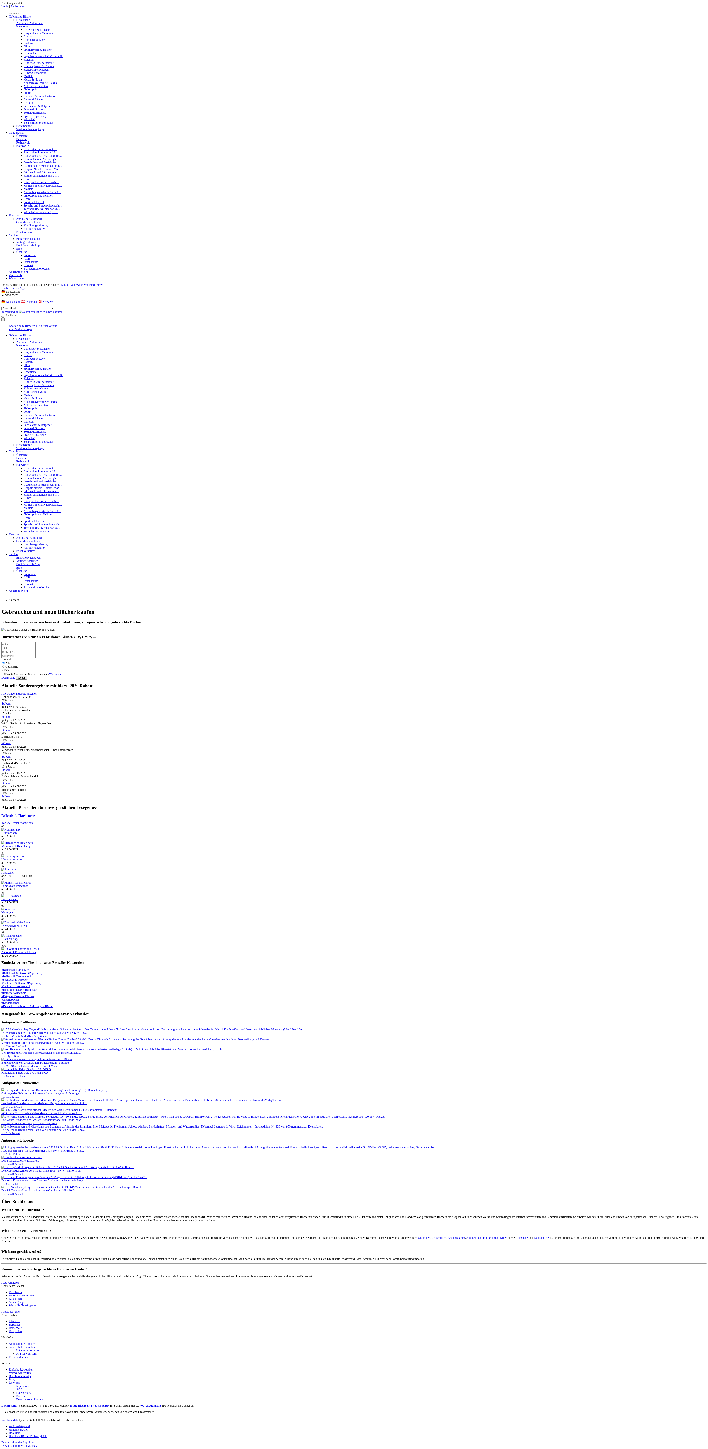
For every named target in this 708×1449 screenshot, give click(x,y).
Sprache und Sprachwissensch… (43, 205)
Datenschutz (31, 261)
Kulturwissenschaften (36, 69)
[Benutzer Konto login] (3, 319)
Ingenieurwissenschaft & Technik (43, 56)
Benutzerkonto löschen (37, 268)
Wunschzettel (16, 278)
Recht (27, 198)
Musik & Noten (33, 79)
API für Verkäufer (34, 228)
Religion (29, 102)
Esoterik (28, 43)
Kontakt (28, 265)
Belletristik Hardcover (18, 816)
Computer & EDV (34, 39)
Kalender (29, 59)
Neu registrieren (79, 284)
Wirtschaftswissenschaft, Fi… (41, 212)
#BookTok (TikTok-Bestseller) (19, 989)
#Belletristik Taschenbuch (16, 976)
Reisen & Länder (34, 99)
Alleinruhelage (10, 939)
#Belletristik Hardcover (15, 969)
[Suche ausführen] (2, 316)
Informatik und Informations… (41, 172)
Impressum (30, 255)
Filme (27, 46)
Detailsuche (23, 19)
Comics (28, 36)
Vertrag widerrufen (27, 242)
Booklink (14, 1432)
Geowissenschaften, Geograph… (43, 155)
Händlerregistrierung (36, 225)
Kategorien (22, 26)
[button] (354, 291)
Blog (19, 248)
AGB (27, 258)
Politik (27, 92)
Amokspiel (7, 872)
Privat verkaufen (25, 232)
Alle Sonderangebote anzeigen (19, 693)
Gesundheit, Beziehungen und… (43, 165)
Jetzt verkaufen (10, 1282)
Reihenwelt (23, 142)
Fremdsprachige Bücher (37, 49)
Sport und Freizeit (34, 202)
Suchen (21, 677)
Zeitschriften (439, 1237)
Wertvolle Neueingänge (30, 129)
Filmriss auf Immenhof (14, 885)
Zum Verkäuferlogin (20, 329)
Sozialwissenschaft (35, 112)
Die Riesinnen (9, 899)
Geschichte (30, 53)
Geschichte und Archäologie (40, 159)
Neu (7, 670)
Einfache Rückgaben (28, 238)
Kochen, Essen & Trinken (39, 66)
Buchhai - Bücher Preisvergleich (28, 1436)
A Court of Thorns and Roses (18, 952)
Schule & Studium (34, 109)
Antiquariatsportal (19, 1426)
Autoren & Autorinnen (29, 23)
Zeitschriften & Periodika (38, 122)
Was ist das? (56, 674)
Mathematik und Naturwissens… (43, 185)
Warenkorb (15, 275)
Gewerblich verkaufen (29, 222)
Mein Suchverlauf (46, 325)
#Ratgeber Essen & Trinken (17, 996)
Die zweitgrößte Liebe (14, 925)
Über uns (21, 252)
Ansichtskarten (456, 1237)
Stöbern (6, 703)
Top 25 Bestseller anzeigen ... (18, 822)
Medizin (28, 76)
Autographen (474, 1237)
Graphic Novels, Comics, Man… (43, 169)
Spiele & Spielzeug (35, 116)
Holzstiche (522, 1237)
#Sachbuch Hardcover (14, 979)
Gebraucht (11, 666)
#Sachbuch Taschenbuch (15, 986)
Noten (503, 1237)
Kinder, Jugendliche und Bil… (41, 175)
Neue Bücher (16, 132)
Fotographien (491, 1237)
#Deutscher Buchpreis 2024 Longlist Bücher (27, 1006)
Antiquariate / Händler (29, 218)
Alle (7, 663)
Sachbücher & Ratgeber (37, 106)
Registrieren (18, 6)
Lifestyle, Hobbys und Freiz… (41, 182)
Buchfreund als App (28, 245)
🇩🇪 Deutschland (11, 301)
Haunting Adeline (11, 859)
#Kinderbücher (10, 1002)
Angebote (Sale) (18, 271)
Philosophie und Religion (38, 195)
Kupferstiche (541, 1237)
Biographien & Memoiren (39, 33)
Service (13, 235)
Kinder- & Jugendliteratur (38, 62)
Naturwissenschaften (36, 86)
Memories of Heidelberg (15, 846)
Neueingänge (24, 125)
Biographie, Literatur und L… (41, 152)
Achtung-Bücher (18, 1429)
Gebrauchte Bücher (20, 16)
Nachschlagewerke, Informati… (42, 192)
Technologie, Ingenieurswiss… (42, 208)
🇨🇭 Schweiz (45, 301)
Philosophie (30, 89)
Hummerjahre (9, 832)
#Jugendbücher (10, 999)
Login (4, 6)
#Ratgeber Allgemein (13, 992)
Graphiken (424, 1237)
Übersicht (21, 135)
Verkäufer (14, 215)
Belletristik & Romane (37, 29)
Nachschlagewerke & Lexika (41, 82)
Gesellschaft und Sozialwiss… (41, 162)
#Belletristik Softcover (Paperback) (21, 973)
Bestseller (21, 139)
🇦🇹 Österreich (29, 301)
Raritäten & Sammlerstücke (39, 96)
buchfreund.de (9, 1420)
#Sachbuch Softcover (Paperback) (21, 983)
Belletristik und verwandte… (40, 149)
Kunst (27, 179)
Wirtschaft (29, 119)
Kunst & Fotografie (35, 72)
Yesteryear (7, 912)
